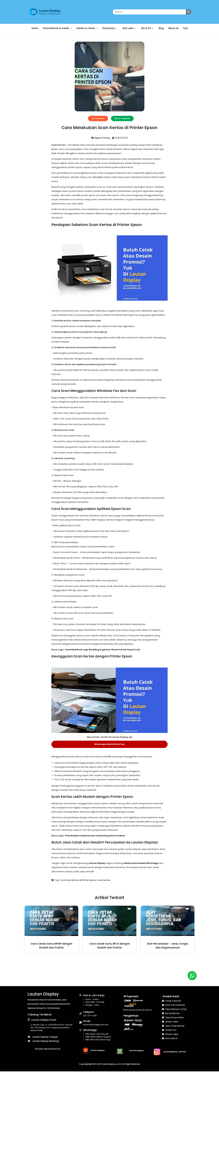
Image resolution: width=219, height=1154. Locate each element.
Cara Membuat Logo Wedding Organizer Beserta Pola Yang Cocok (102, 649)
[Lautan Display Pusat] (29, 1019)
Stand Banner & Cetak (56, 28)
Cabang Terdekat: (40, 1014)
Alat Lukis (127, 28)
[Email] (80, 1022)
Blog (161, 28)
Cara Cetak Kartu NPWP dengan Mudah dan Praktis (51, 945)
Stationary (108, 28)
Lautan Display (43, 994)
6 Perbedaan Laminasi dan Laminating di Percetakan (95, 835)
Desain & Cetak (85, 28)
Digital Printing (102, 137)
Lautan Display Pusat (43, 1019)
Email (86, 1021)
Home (35, 28)
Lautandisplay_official (174, 1051)
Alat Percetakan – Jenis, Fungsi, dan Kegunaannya (167, 945)
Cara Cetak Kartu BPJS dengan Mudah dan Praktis (109, 945)
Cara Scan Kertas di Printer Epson (78, 880)
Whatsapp (90, 1030)
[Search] (188, 11)
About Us (173, 28)
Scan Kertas (103, 880)
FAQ (185, 28)
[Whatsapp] (80, 1030)
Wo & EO (146, 28)
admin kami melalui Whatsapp (141, 863)
